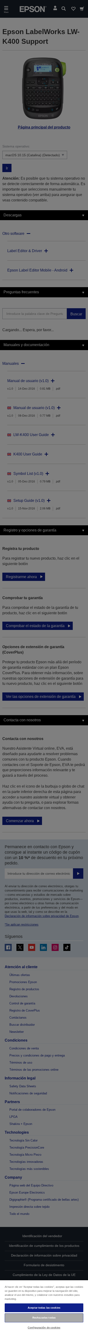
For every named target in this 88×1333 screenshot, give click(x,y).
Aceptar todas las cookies (44, 1307)
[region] (44, 1306)
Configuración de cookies (44, 1327)
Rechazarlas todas (44, 1317)
